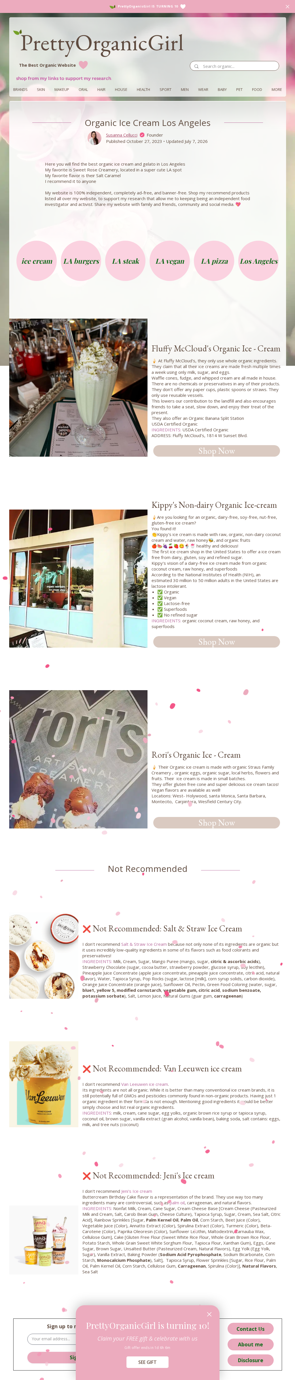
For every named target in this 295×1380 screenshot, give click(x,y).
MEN (185, 89)
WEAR (203, 89)
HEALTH (143, 89)
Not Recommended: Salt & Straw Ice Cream (162, 928)
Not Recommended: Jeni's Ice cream (148, 1175)
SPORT (165, 89)
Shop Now (216, 450)
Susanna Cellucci (121, 135)
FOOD (257, 89)
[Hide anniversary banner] (287, 6)
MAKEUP (61, 89)
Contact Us (250, 1328)
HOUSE (121, 89)
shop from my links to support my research (63, 78)
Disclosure (250, 1360)
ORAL (83, 89)
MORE (277, 89)
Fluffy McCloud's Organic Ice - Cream (216, 348)
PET (239, 89)
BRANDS (20, 89)
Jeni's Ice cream (136, 1191)
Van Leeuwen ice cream (144, 1084)
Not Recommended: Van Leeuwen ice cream (162, 1068)
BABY (222, 89)
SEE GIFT (147, 1362)
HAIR (101, 89)
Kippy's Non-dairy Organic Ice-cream (214, 504)
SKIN (41, 89)
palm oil (177, 1202)
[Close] (209, 1314)
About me (250, 1344)
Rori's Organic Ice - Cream (196, 754)
